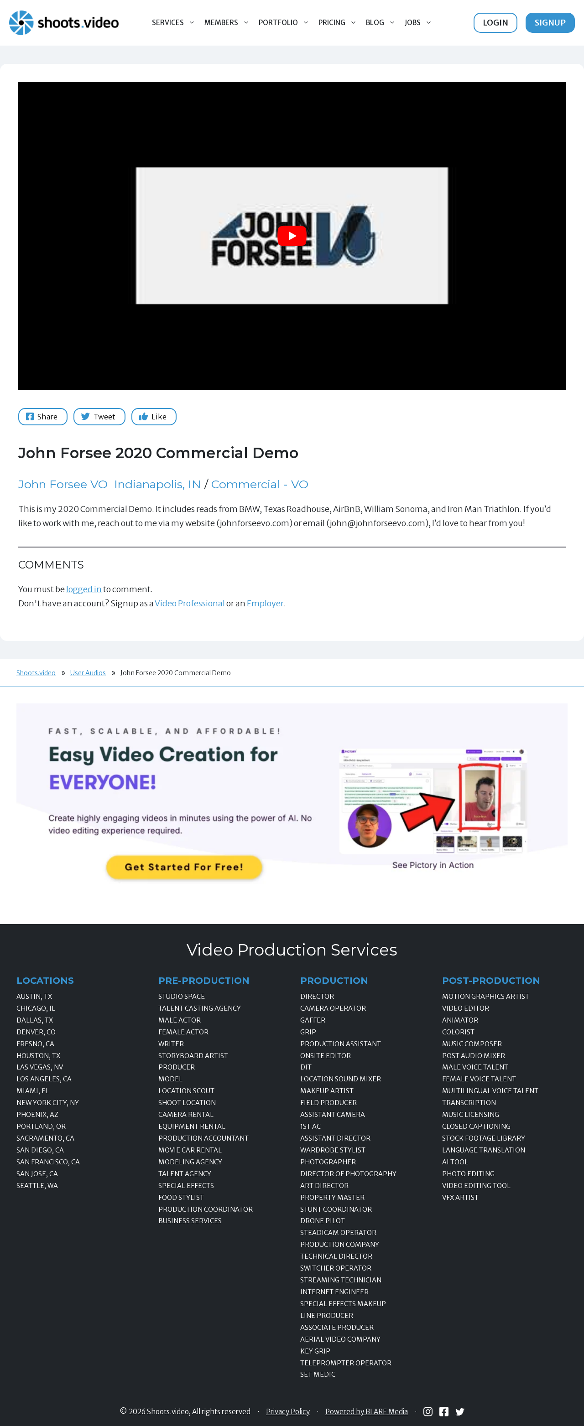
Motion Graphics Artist (485, 996)
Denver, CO (36, 1032)
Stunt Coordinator (336, 1209)
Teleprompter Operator (345, 1363)
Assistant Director (335, 1138)
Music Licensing (470, 1115)
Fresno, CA (35, 1044)
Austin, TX (34, 996)
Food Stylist (181, 1198)
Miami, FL (32, 1091)
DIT (306, 1067)
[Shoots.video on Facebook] (443, 1411)
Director (317, 996)
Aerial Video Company (340, 1339)
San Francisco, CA (48, 1162)
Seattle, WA (37, 1186)
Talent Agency (184, 1174)
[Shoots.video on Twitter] (459, 1411)
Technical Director (336, 1256)
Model (170, 1079)
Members (221, 22)
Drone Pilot (322, 1221)
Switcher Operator (335, 1268)
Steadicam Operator (338, 1233)
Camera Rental (186, 1115)
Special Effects (186, 1186)
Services (168, 22)
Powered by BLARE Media (366, 1412)
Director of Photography (348, 1174)
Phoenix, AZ (37, 1115)
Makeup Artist (327, 1091)
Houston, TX (38, 1056)
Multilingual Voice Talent (490, 1091)
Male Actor (179, 1020)
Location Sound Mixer (340, 1079)
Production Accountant (203, 1138)
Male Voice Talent (475, 1067)
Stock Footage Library (483, 1138)
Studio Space (181, 996)
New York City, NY (47, 1103)
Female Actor (183, 1032)
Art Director (324, 1186)
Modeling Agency (190, 1162)
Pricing (331, 22)
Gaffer (312, 1020)
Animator (460, 1020)
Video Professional (190, 603)
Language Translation (483, 1150)
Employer (265, 603)
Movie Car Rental (190, 1150)
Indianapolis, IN (157, 484)
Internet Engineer (334, 1292)
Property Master (332, 1198)
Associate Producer (337, 1327)
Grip (308, 1032)
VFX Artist (460, 1198)
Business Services (190, 1221)
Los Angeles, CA (44, 1079)
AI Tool (455, 1162)
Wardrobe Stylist (332, 1150)
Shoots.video (36, 673)
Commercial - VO (259, 484)
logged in (84, 589)
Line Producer (326, 1316)
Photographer (328, 1162)
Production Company (339, 1244)
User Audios (88, 673)
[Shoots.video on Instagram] (428, 1411)
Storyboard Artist (193, 1056)
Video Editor (465, 1008)
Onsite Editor (325, 1056)
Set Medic (317, 1374)
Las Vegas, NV (39, 1067)
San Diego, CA (40, 1150)
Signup (550, 22)
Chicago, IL (35, 1008)
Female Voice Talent (479, 1079)
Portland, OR (41, 1126)
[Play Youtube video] (292, 236)
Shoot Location (187, 1103)
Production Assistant (340, 1044)
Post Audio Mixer (473, 1056)
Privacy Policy (288, 1412)
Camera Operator (333, 1008)
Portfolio (278, 22)
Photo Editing (468, 1174)
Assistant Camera (332, 1115)
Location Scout (186, 1091)
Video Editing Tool (476, 1186)
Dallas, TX (34, 1020)
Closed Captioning (476, 1126)
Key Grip (315, 1351)
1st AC (310, 1126)
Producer (176, 1067)
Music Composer (472, 1044)
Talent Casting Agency (199, 1008)
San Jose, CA (37, 1174)
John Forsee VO (63, 484)
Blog (375, 22)
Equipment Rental (191, 1126)
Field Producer (328, 1103)
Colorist (458, 1032)
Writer (171, 1044)
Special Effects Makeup (343, 1304)
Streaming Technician (340, 1280)
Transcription (469, 1103)
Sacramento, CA (45, 1138)
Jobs (413, 22)
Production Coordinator (205, 1209)
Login (495, 22)
